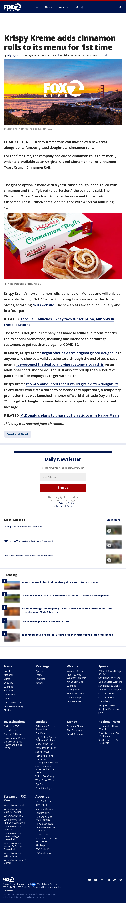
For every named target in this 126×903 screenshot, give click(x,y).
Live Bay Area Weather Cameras (76, 676)
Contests (40, 678)
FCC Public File (43, 849)
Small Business (75, 734)
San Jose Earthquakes (109, 709)
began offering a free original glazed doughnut (80, 353)
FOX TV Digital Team (30, 55)
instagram (108, 880)
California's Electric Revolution (45, 728)
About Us (42, 796)
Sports (103, 666)
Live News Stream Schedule (45, 829)
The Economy (74, 730)
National (8, 674)
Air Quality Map (75, 681)
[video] (114, 530)
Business (8, 690)
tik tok (114, 880)
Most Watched (14, 520)
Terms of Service (65, 506)
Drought (8, 682)
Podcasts (9, 698)
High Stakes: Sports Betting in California (45, 738)
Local (7, 671)
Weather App (74, 697)
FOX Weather (74, 701)
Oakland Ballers (106, 697)
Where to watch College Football (12, 810)
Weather (73, 666)
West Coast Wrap (13, 702)
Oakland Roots (106, 693)
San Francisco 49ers (109, 677)
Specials (41, 722)
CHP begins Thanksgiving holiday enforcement (28, 541)
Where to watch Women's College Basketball (13, 846)
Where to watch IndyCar (12, 828)
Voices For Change (45, 776)
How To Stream (43, 801)
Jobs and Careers (44, 808)
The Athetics (105, 701)
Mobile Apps (42, 834)
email (89, 880)
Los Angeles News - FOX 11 (109, 728)
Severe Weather (75, 693)
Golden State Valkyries (110, 689)
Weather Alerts (75, 671)
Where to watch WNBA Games (12, 855)
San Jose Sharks (106, 705)
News (8, 666)
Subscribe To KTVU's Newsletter (46, 840)
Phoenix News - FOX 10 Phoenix (109, 735)
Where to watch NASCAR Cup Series (14, 821)
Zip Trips (40, 671)
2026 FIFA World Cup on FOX (109, 672)
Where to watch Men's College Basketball (12, 836)
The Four (40, 733)
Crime (7, 678)
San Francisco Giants (109, 685)
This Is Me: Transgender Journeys (47, 761)
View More (113, 520)
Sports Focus (42, 751)
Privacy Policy (66, 503)
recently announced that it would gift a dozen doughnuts (72, 384)
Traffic (38, 674)
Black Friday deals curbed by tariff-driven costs (28, 555)
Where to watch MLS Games (15, 861)
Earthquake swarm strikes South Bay (23, 526)
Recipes (39, 682)
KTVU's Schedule (44, 823)
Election (8, 710)
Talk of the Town (44, 755)
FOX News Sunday (13, 706)
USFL (101, 713)
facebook (102, 880)
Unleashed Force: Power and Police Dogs (13, 744)
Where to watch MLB (15, 815)
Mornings (42, 666)
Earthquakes (73, 689)
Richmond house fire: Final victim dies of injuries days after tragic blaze (67, 634)
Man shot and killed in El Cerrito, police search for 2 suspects (60, 582)
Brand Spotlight (43, 788)
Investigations (14, 722)
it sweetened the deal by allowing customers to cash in (60, 364)
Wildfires (8, 686)
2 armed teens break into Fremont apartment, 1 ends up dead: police (65, 595)
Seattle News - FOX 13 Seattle (108, 741)
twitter (120, 880)
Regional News (109, 722)
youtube (95, 880)
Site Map (40, 845)
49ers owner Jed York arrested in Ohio (45, 621)
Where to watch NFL (15, 805)
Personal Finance (76, 726)
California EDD (12, 726)
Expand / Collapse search (120, 7)
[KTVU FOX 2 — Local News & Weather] (15, 7)
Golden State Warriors (110, 681)
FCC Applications (44, 853)
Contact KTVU (42, 812)
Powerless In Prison (14, 738)
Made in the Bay (44, 743)
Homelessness (12, 730)
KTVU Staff (41, 805)
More (79, 7)
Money (72, 722)
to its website (43, 305)
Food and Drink (49, 55)
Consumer (9, 694)
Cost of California (13, 734)
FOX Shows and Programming (43, 818)
